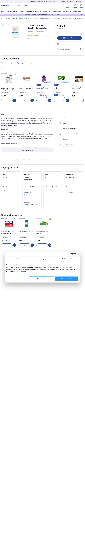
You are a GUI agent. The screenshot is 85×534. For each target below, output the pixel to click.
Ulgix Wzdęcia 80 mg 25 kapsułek (42, 232)
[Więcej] (80, 49)
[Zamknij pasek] (81, 14)
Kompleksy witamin (31, 18)
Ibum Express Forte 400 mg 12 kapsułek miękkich (8, 232)
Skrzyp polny (27, 202)
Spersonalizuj (41, 278)
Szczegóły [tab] (43, 259)
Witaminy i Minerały (18, 18)
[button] (45, 32)
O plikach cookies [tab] (67, 259)
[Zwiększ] (80, 33)
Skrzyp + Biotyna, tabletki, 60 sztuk (61, 87)
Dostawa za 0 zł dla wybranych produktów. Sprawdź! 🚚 (42, 1)
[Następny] (82, 105)
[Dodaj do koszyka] (14, 100)
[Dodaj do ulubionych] (23, 24)
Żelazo (26, 197)
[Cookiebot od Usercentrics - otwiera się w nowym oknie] (71, 254)
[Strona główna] (2, 18)
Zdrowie (8, 18)
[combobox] (39, 6)
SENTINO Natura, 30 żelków (26, 231)
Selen (25, 199)
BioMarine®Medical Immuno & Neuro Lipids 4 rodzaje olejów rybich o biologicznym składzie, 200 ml (8, 88)
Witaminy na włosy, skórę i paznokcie (49, 18)
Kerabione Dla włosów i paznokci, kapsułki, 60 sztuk (26, 87)
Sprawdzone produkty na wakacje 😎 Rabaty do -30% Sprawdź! (41, 14)
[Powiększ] (8, 25)
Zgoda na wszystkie (67, 278)
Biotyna (26, 195)
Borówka (26, 190)
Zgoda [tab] (18, 259)
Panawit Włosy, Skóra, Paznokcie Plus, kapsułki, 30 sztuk (43, 88)
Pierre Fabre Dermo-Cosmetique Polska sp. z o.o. (18, 159)
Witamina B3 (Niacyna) (30, 204)
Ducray (5, 177)
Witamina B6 (27, 192)
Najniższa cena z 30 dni (41, 96)
